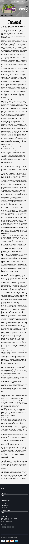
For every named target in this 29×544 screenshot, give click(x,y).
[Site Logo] (8, 8)
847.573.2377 (6, 519)
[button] (26, 1)
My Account (8, 1)
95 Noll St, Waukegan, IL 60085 (11, 518)
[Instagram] (27, 11)
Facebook (3, 527)
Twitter (5, 527)
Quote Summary (16, 1)
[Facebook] (20, 9)
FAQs (3, 495)
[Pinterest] (24, 9)
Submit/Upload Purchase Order (8, 498)
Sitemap (3, 512)
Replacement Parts (6, 500)
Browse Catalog (5, 493)
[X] (22, 9)
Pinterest (8, 527)
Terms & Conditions (6, 510)
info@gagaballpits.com (8, 521)
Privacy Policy (5, 505)
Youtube (10, 527)
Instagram (13, 527)
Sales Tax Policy (5, 507)
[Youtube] (27, 9)
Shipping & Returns (6, 503)
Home (3, 490)
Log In (22, 1)
